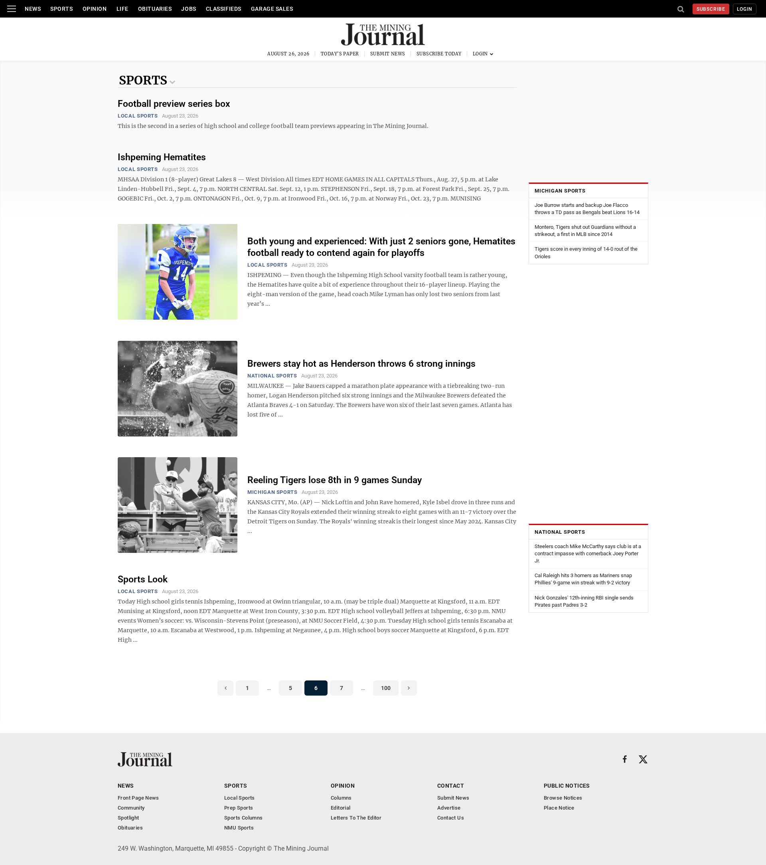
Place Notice (559, 808)
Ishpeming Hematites (162, 157)
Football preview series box (174, 103)
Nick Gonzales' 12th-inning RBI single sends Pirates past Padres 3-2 (584, 601)
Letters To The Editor (356, 818)
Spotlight (128, 818)
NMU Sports (239, 828)
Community (131, 808)
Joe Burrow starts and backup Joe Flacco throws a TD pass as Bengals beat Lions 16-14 (587, 208)
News (33, 9)
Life (122, 9)
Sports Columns (243, 818)
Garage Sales (272, 9)
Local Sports (138, 116)
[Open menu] (11, 9)
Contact (450, 785)
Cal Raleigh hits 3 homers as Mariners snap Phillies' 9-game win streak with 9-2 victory (583, 579)
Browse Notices (563, 798)
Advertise (449, 808)
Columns (341, 798)
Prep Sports (238, 808)
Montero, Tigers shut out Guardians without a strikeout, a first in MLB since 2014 (585, 230)
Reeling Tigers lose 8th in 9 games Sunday (334, 480)
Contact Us (450, 818)
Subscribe (711, 9)
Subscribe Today (439, 54)
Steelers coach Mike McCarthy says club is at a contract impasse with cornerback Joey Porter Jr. (588, 553)
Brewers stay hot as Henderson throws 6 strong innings (361, 363)
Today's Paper (340, 54)
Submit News (387, 54)
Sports (61, 9)
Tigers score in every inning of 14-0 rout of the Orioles (586, 253)
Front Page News (138, 798)
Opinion (95, 9)
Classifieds (223, 9)
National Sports (272, 376)
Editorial (341, 808)
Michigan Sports (272, 492)
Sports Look (143, 579)
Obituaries (155, 9)
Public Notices (567, 785)
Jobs (188, 9)
